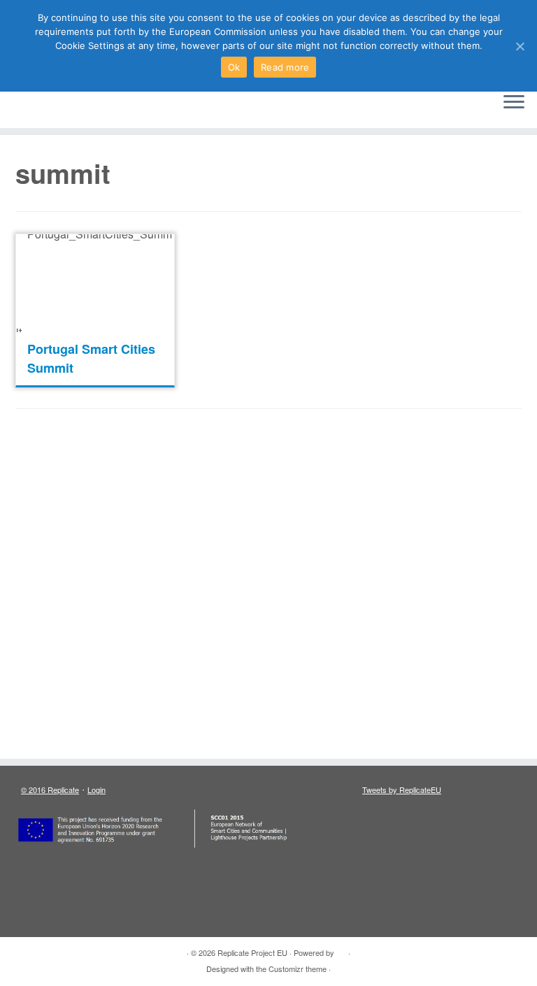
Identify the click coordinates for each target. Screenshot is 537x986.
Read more (285, 67)
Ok (234, 67)
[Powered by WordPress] (341, 950)
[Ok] (520, 46)
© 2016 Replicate (50, 789)
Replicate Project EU (252, 952)
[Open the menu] (513, 102)
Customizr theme (297, 968)
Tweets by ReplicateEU (401, 789)
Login (96, 789)
